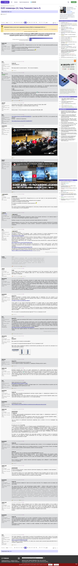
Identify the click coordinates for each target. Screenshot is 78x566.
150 (16, 22)
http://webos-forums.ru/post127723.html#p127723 (22, 247)
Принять (50, 564)
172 (44, 22)
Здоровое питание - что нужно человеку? (68, 34)
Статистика (44, 560)
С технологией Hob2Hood (69, 11)
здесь (11, 11)
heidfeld (21, 100)
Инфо (56, 43)
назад (7, 22)
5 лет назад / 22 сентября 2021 (18, 368)
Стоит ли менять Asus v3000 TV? (66, 181)
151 (19, 22)
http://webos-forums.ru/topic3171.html (19, 383)
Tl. (6, 14)
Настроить (56, 564)
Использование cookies (26, 561)
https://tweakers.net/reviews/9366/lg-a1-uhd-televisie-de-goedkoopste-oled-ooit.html (29, 404)
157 (32, 22)
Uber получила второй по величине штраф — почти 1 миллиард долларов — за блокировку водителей (68, 125)
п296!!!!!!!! (62, 184)
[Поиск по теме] (55, 23)
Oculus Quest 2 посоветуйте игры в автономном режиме (67, 102)
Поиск (38, 560)
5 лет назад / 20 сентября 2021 (18, 43)
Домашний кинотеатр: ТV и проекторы (7, 5)
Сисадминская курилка (65, 53)
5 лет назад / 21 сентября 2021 (51, 257)
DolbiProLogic (63, 183)
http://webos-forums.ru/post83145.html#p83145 (21, 116)
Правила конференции (33, 560)
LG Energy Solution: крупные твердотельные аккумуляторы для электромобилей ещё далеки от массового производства (68, 137)
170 (39, 22)
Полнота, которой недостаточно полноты (68, 103)
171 (42, 22)
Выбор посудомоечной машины (66, 23)
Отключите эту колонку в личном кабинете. (67, 201)
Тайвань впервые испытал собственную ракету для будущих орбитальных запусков (68, 128)
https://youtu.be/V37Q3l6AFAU (18, 235)
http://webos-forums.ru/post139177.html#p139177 (22, 121)
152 (21, 22)
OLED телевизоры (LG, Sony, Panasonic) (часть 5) (21, 8)
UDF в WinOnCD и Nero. (65, 192)
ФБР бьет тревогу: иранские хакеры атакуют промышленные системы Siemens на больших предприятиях (69, 134)
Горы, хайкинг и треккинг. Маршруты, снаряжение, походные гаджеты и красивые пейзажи (69, 99)
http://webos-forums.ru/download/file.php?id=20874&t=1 (23, 327)
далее (47, 22)
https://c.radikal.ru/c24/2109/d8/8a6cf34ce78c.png (26, 250)
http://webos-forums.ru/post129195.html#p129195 (22, 242)
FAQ (40, 560)
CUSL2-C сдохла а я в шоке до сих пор (67, 196)
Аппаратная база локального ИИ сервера (68, 36)
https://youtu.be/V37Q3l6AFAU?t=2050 (19, 540)
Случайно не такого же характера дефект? (21, 300)
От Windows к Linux (64, 22)
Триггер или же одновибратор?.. (66, 46)
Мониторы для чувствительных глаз (67, 57)
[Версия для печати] (53, 23)
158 (34, 22)
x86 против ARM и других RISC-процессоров (68, 55)
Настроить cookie (34, 561)
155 (27, 22)
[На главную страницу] (5, 2)
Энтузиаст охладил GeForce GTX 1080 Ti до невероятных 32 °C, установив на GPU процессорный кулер (68, 140)
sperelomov (24, 266)
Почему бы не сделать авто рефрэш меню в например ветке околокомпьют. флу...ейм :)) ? (69, 194)
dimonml (14, 333)
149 (14, 22)
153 (23, 22)
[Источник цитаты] (12, 66)
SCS (14, 100)
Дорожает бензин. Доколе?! (66, 40)
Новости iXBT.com (63, 109)
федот (18, 333)
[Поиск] (68, 2)
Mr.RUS (16, 266)
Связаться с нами (25, 560)
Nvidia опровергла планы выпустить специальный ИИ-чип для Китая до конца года (69, 123)
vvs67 (18, 500)
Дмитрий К (22, 500)
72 (30, 36)
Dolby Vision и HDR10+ (64, 27)
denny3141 (15, 314)
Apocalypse (24, 276)
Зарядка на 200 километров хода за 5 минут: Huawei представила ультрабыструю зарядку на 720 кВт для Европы (69, 131)
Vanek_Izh (14, 70)
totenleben (16, 100)
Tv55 (14, 266)
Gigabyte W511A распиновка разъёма (67, 107)
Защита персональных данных (42, 561)
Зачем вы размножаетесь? (65, 39)
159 (36, 22)
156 (29, 22)
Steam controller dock (65, 105)
